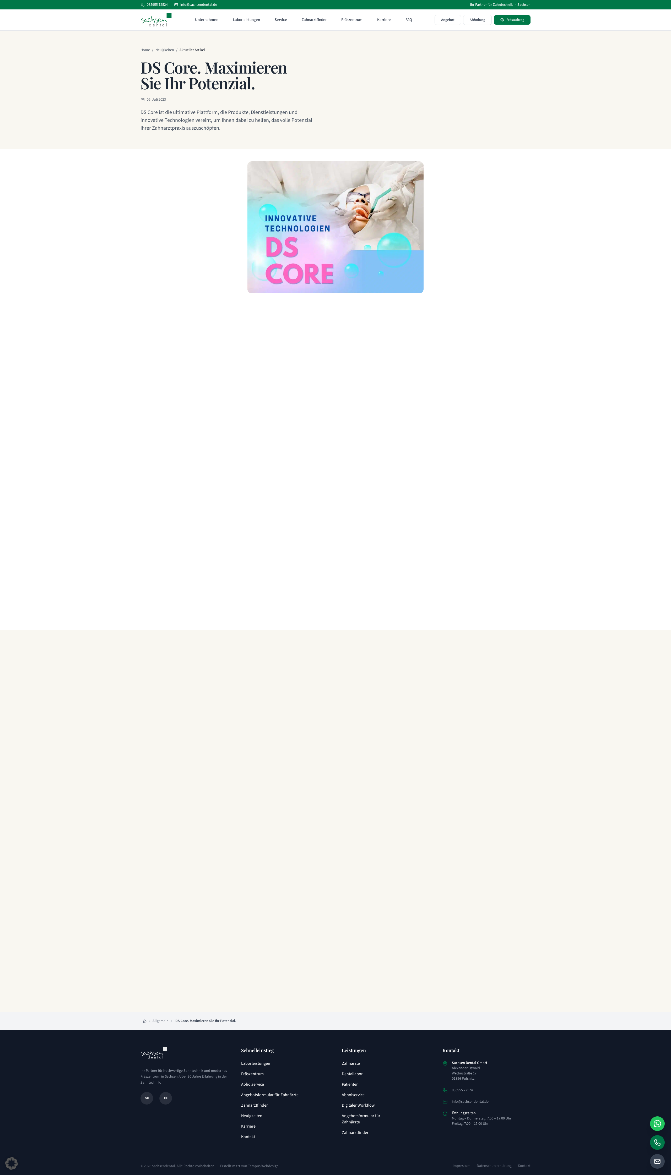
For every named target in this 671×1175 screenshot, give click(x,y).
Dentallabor (352, 1074)
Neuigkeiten (164, 50)
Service (281, 20)
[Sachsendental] (156, 20)
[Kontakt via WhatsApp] (657, 1123)
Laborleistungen (246, 20)
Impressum (461, 1165)
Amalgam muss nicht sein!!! (431, 772)
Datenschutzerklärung (494, 1165)
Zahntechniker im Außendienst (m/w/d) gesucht (228, 775)
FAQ (408, 20)
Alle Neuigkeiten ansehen (332, 992)
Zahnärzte (351, 1063)
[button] (11, 1163)
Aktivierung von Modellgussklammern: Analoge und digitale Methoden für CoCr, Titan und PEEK (333, 781)
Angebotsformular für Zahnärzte (270, 1095)
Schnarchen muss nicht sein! (329, 920)
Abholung (477, 20)
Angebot (447, 20)
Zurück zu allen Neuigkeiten (250, 620)
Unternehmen (206, 20)
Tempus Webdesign (263, 1166)
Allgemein (161, 1021)
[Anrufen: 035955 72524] (657, 1142)
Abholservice (252, 1084)
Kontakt (248, 1137)
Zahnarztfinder (314, 20)
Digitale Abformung (214, 920)
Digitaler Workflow (358, 1105)
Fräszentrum (351, 20)
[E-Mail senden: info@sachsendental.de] (657, 1161)
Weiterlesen (200, 811)
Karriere (384, 20)
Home (145, 50)
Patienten (350, 1084)
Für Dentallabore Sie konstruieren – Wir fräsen (433, 924)
